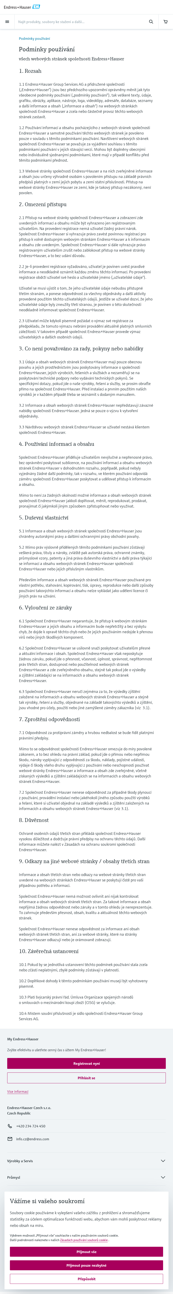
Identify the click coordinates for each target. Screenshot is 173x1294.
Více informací (17, 1091)
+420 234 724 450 (30, 1126)
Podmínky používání (34, 38)
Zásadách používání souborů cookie (84, 1240)
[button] (86, 1063)
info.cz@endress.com (32, 1139)
